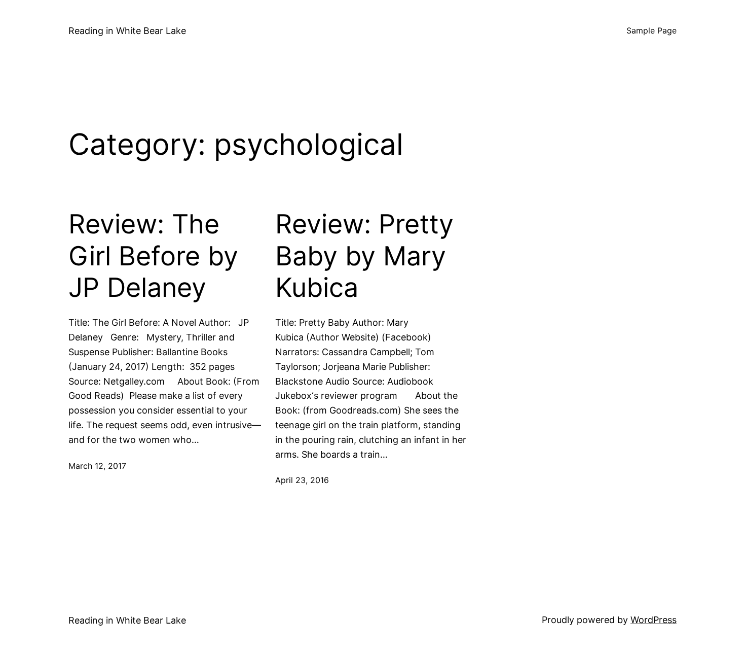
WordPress (653, 619)
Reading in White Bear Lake (127, 30)
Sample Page (651, 30)
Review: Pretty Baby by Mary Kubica (364, 256)
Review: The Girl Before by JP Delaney (153, 256)
